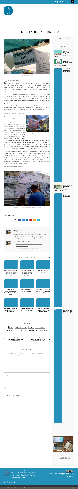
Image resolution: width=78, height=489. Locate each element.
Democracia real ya (21, 327)
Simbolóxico (66, 477)
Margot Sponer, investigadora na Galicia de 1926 (67, 312)
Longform (39, 23)
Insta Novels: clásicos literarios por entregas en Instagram (10, 310)
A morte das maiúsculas (22, 246)
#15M (10, 327)
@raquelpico (17, 238)
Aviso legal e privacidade (67, 474)
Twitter (22, 240)
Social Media (38, 29)
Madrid (31, 327)
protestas (9, 330)
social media (43, 330)
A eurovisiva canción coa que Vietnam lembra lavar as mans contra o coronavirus (27, 273)
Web (5, 388)
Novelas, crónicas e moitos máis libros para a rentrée (29, 244)
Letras (43, 20)
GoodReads (26, 238)
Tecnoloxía (65, 20)
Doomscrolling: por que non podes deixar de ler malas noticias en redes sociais (10, 273)
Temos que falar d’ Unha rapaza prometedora (67, 195)
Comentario (8, 359)
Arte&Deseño (13, 20)
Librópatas (30, 236)
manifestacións (40, 327)
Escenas (22, 20)
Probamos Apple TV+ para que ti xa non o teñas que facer (43, 291)
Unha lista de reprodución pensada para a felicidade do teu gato (10, 292)
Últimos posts (38, 226)
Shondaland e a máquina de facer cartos (67, 70)
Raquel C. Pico (26, 241)
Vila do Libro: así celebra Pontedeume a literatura (28, 248)
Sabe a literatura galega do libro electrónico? (15, 339)
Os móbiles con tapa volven (43, 271)
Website (16, 240)
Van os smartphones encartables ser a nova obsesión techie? (43, 310)
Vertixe (71, 477)
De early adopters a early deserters (26, 290)
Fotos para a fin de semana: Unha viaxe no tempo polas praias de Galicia (63, 188)
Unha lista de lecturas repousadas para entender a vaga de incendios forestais (63, 62)
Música (56, 20)
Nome (6, 376)
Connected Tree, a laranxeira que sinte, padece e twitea (38, 339)
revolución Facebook (31, 330)
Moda (49, 20)
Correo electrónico (10, 382)
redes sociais (18, 330)
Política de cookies (69, 476)
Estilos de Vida (33, 20)
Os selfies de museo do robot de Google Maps (27, 309)
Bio (15, 226)
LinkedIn (27, 240)
